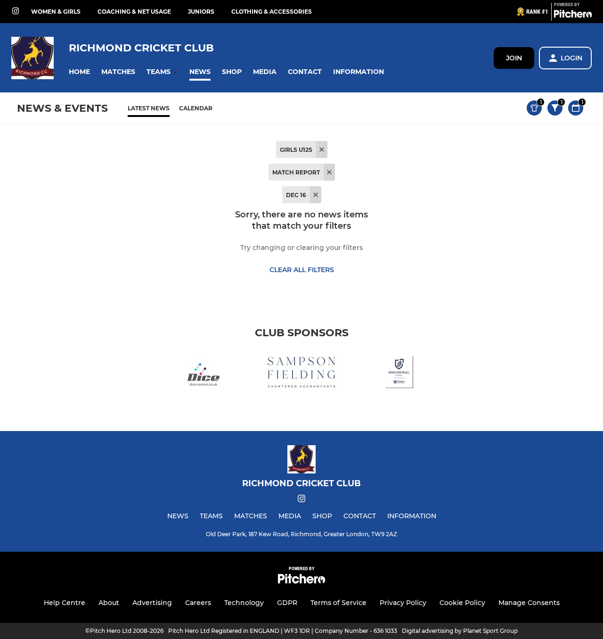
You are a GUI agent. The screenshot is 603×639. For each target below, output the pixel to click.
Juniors (201, 11)
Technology (244, 602)
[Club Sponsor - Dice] (203, 373)
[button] (79, 72)
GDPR (287, 602)
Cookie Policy (462, 602)
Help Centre (64, 602)
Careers (198, 602)
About (108, 602)
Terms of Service (338, 602)
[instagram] (15, 11)
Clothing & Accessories (271, 11)
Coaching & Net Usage (134, 11)
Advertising (152, 602)
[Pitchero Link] (573, 15)
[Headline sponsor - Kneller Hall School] (399, 373)
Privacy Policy (403, 602)
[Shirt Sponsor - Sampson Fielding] (301, 373)
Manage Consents (529, 602)
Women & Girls (56, 11)
